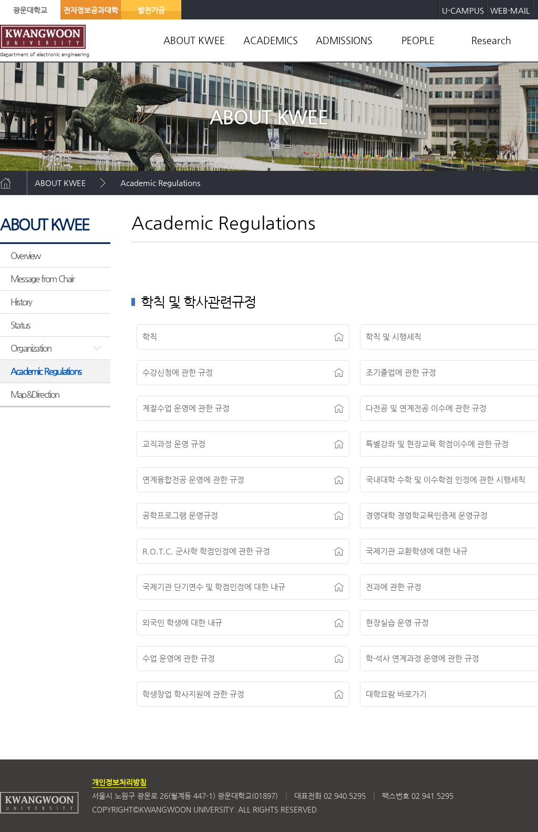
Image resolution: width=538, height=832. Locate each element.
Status (20, 325)
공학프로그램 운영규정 (180, 515)
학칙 (149, 336)
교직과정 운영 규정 (173, 443)
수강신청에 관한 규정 (177, 372)
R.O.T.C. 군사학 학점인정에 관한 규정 (206, 551)
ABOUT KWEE (194, 40)
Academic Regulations (160, 182)
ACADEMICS (270, 40)
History (21, 301)
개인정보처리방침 (119, 782)
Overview (25, 255)
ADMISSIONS (344, 40)
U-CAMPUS (463, 10)
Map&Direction (35, 394)
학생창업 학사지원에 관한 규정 (193, 694)
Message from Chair (43, 278)
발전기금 (151, 10)
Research (491, 40)
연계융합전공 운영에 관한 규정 (193, 479)
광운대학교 (30, 10)
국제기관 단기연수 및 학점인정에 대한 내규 (213, 586)
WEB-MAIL (510, 10)
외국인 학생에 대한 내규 (182, 622)
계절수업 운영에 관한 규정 (186, 408)
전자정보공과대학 (91, 10)
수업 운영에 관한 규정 (178, 658)
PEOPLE (417, 40)
